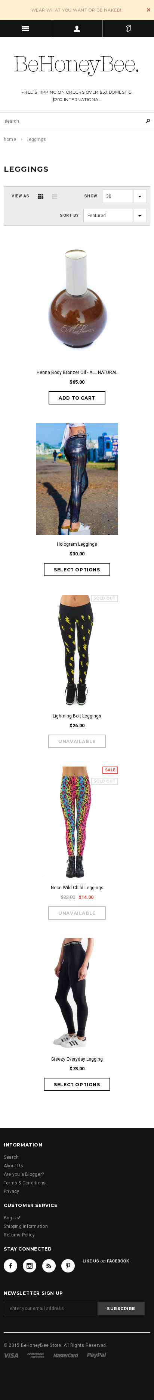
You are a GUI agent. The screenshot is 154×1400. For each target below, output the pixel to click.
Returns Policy (19, 1235)
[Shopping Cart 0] (128, 28)
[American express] (35, 1355)
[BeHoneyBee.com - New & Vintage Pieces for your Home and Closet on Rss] (49, 1265)
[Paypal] (97, 1355)
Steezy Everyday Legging (77, 1059)
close (148, 10)
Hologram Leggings (77, 544)
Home (10, 139)
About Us (13, 1165)
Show (91, 196)
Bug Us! (12, 1217)
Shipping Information (26, 1226)
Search (11, 1157)
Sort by (69, 215)
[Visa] (11, 1355)
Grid (40, 196)
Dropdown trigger (76, 28)
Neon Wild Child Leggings (77, 887)
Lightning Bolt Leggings (77, 716)
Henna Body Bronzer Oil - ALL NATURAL (77, 372)
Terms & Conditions (25, 1183)
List (54, 196)
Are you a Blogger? (24, 1174)
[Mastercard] (65, 1355)
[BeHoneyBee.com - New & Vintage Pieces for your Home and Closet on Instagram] (29, 1265)
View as (21, 196)
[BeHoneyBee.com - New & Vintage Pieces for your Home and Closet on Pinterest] (68, 1265)
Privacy (11, 1191)
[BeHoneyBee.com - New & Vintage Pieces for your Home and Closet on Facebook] (10, 1265)
